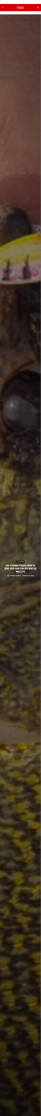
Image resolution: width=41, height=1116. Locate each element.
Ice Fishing (20, 561)
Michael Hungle (15, 575)
